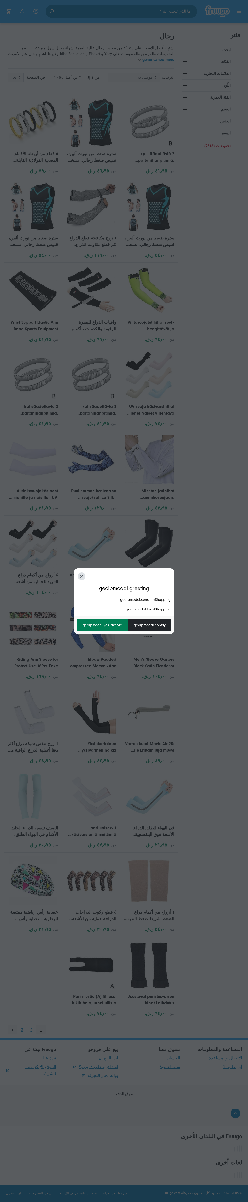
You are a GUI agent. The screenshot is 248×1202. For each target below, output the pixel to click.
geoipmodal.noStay (150, 625)
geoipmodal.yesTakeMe (102, 625)
